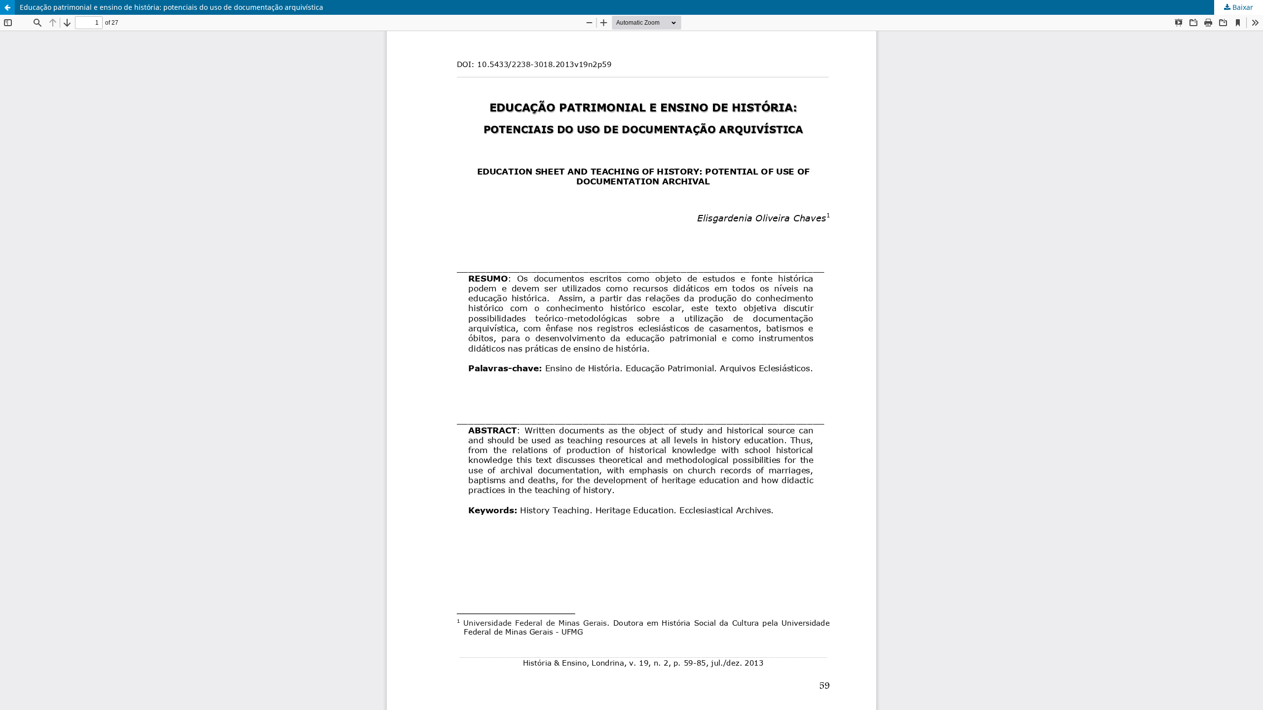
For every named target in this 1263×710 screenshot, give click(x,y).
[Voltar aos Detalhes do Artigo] (7, 7)
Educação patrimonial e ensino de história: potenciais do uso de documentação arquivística (171, 7)
